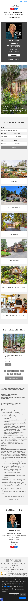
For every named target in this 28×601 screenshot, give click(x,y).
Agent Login (24, 564)
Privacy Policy (16, 567)
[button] (1, 599)
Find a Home (9, 15)
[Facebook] (15, 9)
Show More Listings (14, 378)
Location (3, 127)
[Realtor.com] (11, 9)
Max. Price (17, 133)
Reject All (23, 594)
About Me (7, 12)
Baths (15, 140)
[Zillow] (17, 9)
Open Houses (19, 15)
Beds (2, 140)
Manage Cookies (14, 594)
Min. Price (3, 133)
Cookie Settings (20, 569)
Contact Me (14, 55)
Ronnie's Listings (18, 12)
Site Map (17, 564)
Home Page (4, 564)
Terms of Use (24, 567)
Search (14, 147)
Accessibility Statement (10, 569)
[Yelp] (13, 9)
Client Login (15, 565)
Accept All (22, 598)
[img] (14, 172)
